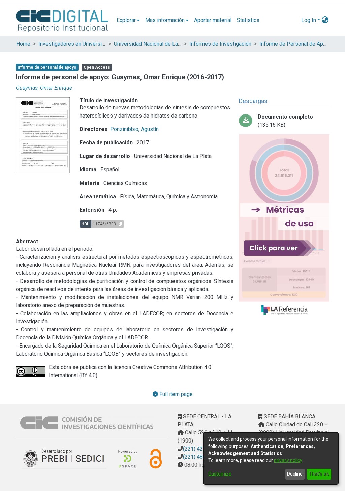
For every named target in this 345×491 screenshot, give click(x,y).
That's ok (319, 474)
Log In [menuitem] (308, 20)
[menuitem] (128, 20)
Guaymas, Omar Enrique (44, 88)
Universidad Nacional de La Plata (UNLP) (147, 44)
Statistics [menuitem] (248, 20)
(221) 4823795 (200, 457)
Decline (295, 474)
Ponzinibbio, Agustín (134, 129)
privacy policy (288, 460)
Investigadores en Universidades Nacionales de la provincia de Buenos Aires (72, 44)
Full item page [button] (175, 394)
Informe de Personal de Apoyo (293, 44)
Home (23, 44)
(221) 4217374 (200, 449)
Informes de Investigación (220, 44)
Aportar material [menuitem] (212, 20)
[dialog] (270, 458)
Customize (219, 474)
